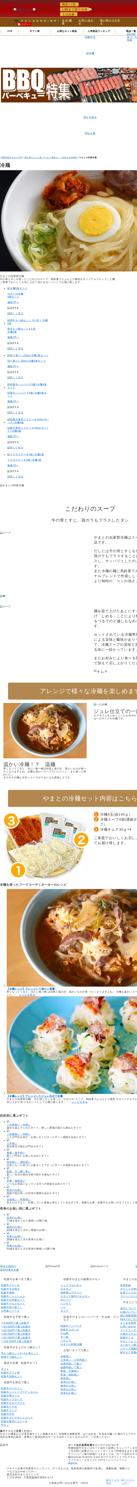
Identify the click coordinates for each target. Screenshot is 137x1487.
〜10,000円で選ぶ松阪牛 (16, 1326)
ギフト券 (35, 31)
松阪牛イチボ (9, 1406)
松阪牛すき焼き (10, 1288)
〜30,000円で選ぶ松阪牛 (16, 1333)
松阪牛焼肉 (7, 1292)
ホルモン (65, 1288)
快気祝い (65, 1378)
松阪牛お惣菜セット (13, 1299)
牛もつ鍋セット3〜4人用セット (20, 1353)
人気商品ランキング (99, 31)
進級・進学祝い (16, 1152)
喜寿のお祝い (15, 1217)
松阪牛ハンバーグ (71, 1325)
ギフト (5, 1369)
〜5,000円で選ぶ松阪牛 (15, 1322)
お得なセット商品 (67, 31)
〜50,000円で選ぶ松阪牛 (16, 1337)
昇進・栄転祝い (16, 1180)
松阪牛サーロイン (11, 1388)
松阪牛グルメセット (13, 1303)
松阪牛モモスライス (13, 1403)
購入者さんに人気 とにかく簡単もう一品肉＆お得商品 (51, 157)
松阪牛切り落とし (11, 1307)
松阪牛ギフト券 (10, 1372)
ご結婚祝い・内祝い (19, 1134)
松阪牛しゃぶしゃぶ (13, 1296)
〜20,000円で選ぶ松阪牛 (16, 1330)
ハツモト (65, 1303)
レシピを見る (27, 994)
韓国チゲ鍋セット (11, 1357)
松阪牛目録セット (11, 1376)
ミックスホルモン (71, 1285)
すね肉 (64, 1333)
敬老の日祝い (15, 1190)
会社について (128, 1308)
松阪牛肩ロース (10, 1395)
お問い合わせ (128, 1326)
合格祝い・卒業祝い (19, 1199)
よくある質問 (128, 1322)
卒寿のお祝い (15, 1245)
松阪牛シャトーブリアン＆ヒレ (19, 1392)
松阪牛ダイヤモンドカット (17, 1417)
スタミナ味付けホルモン (75, 1296)
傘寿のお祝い (15, 1227)
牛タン (5, 1425)
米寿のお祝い (15, 1236)
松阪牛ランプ (9, 1410)
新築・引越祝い (69, 1371)
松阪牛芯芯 (7, 1414)
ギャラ (64, 1310)
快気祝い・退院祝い (19, 1162)
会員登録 (125, 1285)
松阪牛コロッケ (69, 1329)
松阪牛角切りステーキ (14, 1421)
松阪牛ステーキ (10, 1285)
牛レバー (65, 1299)
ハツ (63, 1307)
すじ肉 (64, 1336)
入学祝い (12, 1143)
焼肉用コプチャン (71, 1292)
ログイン (26, 24)
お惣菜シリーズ (10, 1310)
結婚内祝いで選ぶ (71, 1367)
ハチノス (65, 1340)
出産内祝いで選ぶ (71, 1363)
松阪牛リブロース (11, 1399)
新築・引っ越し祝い (19, 1171)
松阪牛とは (126, 1337)
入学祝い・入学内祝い (73, 1360)
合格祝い (65, 1356)
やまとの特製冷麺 (71, 1344)
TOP (10, 31)
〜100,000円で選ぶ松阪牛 (16, 1341)
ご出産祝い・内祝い (19, 1124)
